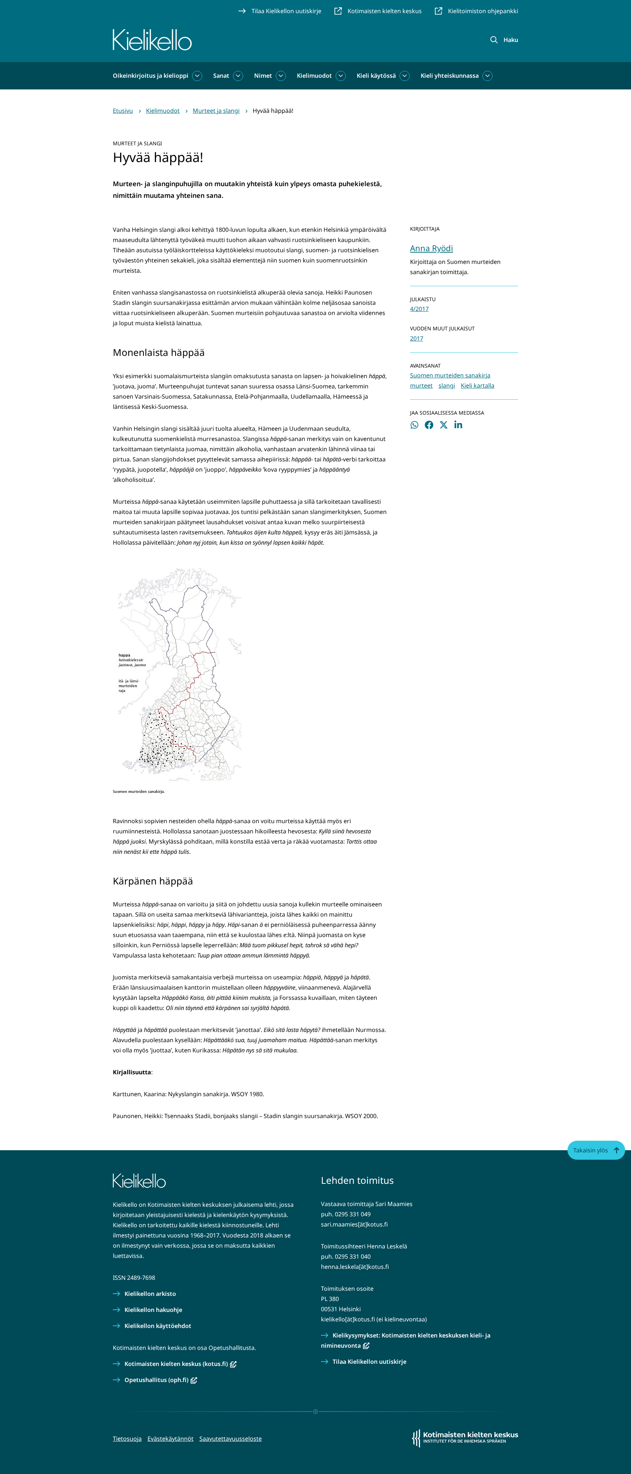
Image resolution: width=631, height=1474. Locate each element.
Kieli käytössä (376, 76)
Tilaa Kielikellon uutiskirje (369, 1362)
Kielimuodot (314, 76)
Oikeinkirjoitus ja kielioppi (150, 76)
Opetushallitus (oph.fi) (161, 1380)
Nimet (263, 76)
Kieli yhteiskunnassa (450, 76)
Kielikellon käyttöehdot (158, 1326)
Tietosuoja (127, 1439)
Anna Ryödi (431, 247)
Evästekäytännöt (171, 1439)
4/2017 (419, 309)
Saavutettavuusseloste (230, 1439)
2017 (416, 338)
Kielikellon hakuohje (153, 1310)
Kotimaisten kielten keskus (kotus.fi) (181, 1364)
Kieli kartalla (477, 385)
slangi (447, 385)
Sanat (221, 76)
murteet (421, 385)
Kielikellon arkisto (150, 1294)
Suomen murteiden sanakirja (450, 375)
